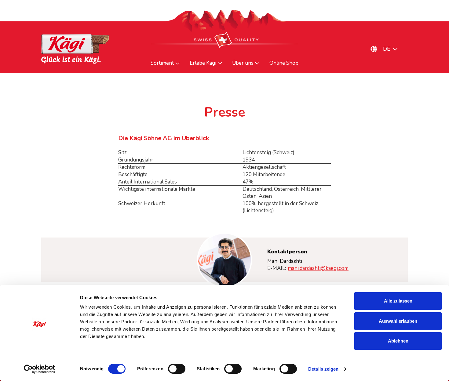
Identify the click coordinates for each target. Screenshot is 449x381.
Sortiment (162, 63)
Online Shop (283, 63)
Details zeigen (323, 369)
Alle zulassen (398, 300)
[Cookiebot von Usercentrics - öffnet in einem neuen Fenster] (39, 369)
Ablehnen (398, 340)
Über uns (243, 63)
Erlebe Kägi (203, 63)
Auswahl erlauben (398, 321)
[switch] (176, 369)
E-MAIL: (308, 268)
